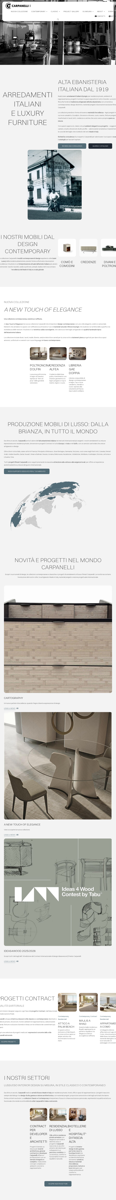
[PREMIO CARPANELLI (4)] (58, 839)
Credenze (88, 262)
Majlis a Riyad (84, 1022)
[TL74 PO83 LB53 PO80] (77, 348)
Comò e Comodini (67, 264)
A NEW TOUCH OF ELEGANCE (22, 824)
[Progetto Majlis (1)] (88, 994)
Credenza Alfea (57, 367)
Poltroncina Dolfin (40, 367)
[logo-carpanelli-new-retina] (18, 4)
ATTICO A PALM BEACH (66, 1025)
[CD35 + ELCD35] (67, 240)
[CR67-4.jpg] (88, 240)
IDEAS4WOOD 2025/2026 (20, 951)
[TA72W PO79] (38, 348)
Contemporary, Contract (88, 1016)
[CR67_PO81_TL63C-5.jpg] (58, 348)
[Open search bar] (58, 19)
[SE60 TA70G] (58, 713)
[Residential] (67, 994)
